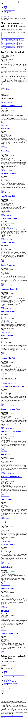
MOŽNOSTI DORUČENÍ (10, 681)
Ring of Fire (5, 128)
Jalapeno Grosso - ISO (9, 633)
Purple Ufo (5, 611)
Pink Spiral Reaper (8, 311)
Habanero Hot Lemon (9, 173)
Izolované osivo (7, 11)
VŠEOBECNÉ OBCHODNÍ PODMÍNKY (14, 675)
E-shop (5, 7)
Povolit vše (3, 716)
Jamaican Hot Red (8, 358)
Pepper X (6, 12)
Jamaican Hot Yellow (9, 242)
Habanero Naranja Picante (11, 409)
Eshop (2, 48)
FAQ (5, 673)
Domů (5, 6)
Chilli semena (7, 48)
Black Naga (5, 151)
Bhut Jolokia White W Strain (12, 432)
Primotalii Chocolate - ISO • (11, 477)
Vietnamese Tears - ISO (10, 289)
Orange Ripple (6, 522)
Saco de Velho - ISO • (9, 219)
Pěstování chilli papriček (9, 10)
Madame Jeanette (7, 588)
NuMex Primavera (8, 265)
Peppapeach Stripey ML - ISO (12, 386)
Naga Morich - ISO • (8, 196)
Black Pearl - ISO (7, 335)
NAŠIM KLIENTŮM (9, 8)
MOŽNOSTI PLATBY (9, 680)
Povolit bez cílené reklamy (12, 716)
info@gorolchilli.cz (5, 688)
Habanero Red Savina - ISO (11, 106)
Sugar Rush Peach (8, 544)
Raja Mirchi (5, 454)
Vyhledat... (20, 2)
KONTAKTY (7, 684)
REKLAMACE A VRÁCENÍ (11, 683)
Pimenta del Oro (7, 499)
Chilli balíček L (7, 567)
